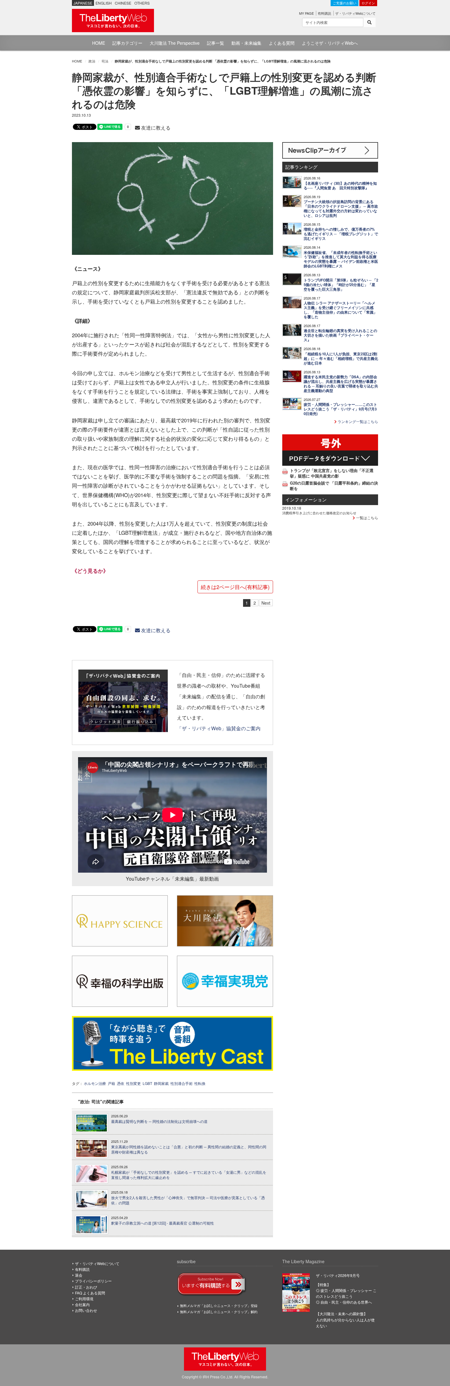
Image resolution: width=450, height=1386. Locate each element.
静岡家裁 (161, 1083)
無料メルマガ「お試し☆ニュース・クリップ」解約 (218, 1311)
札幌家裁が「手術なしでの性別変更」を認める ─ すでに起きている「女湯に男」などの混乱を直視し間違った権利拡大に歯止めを (188, 1175)
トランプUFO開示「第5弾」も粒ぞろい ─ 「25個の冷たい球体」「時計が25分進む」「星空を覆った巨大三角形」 (341, 285)
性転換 (199, 1083)
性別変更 (133, 1083)
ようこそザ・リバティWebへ (330, 43)
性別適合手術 (182, 1083)
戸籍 (111, 1083)
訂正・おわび (86, 1287)
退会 (78, 1275)
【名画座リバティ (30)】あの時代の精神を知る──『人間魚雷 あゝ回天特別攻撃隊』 (340, 186)
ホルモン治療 (95, 1083)
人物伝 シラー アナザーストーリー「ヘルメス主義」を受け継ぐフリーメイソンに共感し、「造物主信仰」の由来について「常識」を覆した (340, 309)
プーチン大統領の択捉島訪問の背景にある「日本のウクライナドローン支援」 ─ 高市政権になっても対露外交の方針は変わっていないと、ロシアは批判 (341, 208)
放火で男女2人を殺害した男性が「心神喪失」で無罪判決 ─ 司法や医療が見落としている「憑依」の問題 (188, 1200)
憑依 (120, 1083)
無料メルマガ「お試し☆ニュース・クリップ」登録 (218, 1305)
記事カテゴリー (127, 43)
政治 (91, 61)
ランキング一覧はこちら (357, 421)
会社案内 (82, 1304)
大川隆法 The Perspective (175, 43)
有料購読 (324, 13)
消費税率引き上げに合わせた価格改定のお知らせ (319, 512)
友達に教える (155, 127)
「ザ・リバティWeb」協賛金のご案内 (219, 728)
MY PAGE (306, 13)
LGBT (147, 1083)
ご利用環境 (84, 1298)
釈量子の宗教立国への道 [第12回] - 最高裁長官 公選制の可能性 (162, 1223)
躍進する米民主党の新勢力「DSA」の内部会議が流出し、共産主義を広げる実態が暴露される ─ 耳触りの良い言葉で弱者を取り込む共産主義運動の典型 (341, 383)
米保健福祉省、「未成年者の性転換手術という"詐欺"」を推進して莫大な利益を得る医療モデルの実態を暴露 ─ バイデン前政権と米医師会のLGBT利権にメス (341, 259)
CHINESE (123, 3)
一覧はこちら (366, 517)
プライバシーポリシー (93, 1280)
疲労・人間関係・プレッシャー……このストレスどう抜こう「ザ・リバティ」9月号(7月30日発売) (340, 409)
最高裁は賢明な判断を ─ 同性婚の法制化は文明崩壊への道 (159, 1121)
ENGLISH (104, 3)
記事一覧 (215, 43)
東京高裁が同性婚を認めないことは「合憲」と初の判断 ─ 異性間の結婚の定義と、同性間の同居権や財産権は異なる (188, 1149)
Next (265, 603)
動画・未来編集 (246, 43)
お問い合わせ (86, 1310)
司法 (105, 61)
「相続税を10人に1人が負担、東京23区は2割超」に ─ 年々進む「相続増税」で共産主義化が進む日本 (341, 358)
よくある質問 (281, 43)
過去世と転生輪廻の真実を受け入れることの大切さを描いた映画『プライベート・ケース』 (340, 335)
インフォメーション (306, 499)
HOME (98, 43)
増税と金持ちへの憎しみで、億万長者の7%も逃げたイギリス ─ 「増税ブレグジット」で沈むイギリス (341, 234)
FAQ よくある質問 (90, 1292)
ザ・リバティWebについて (355, 13)
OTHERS (142, 3)
